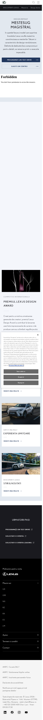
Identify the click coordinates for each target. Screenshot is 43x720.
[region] (21, 360)
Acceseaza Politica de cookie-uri (16, 365)
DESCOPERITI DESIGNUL (15, 180)
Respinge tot (21, 382)
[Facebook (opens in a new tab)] (12, 712)
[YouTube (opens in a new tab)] (26, 712)
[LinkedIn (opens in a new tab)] (5, 712)
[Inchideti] (37, 334)
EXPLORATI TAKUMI (13, 259)
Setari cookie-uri (21, 371)
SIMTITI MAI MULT (11, 430)
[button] (8, 2)
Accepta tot (21, 377)
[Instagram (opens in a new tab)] (19, 712)
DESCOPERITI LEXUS (12, 480)
